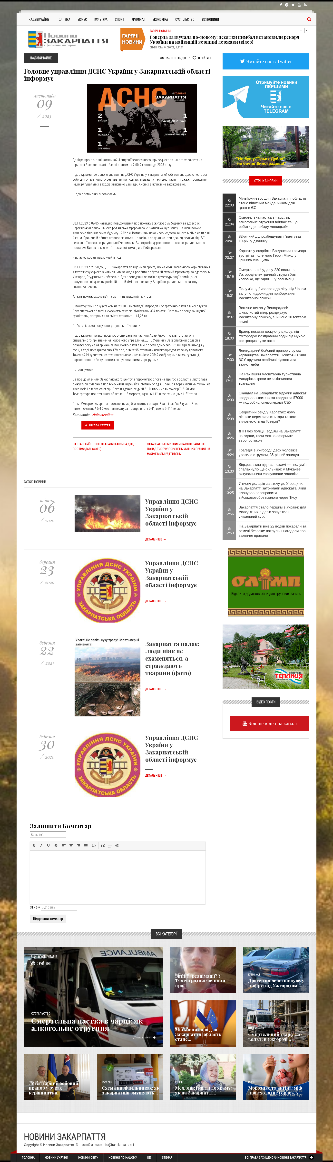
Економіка (160, 19)
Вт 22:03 (229, 202)
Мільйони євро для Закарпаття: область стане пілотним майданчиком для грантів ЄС (272, 203)
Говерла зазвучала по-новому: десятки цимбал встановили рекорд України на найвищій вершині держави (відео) (224, 39)
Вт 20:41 (229, 238)
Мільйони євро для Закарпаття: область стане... (198, 1034)
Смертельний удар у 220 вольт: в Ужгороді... (275, 1036)
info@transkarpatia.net (118, 1145)
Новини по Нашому (122, 1157)
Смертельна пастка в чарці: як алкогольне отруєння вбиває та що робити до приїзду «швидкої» (268, 222)
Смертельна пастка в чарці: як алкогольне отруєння (87, 1024)
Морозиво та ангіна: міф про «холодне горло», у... (275, 1090)
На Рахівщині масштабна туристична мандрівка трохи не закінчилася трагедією (270, 378)
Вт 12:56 (229, 511)
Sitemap (167, 1157)
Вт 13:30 (229, 469)
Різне (251, 1082)
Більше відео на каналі (272, 723)
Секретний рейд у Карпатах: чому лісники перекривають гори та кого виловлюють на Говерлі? (267, 416)
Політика (63, 19)
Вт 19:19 (229, 274)
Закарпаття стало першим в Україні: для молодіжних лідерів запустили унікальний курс (272, 511)
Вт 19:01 (229, 293)
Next (306, 30)
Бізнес (82, 19)
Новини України (56, 1157)
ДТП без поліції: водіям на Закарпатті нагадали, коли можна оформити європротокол (270, 435)
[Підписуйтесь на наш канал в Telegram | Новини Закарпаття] (266, 96)
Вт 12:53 (229, 530)
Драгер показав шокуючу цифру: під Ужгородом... (276, 983)
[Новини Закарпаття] (71, 39)
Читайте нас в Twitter (268, 61)
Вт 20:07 (229, 255)
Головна (28, 1157)
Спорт (119, 19)
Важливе (107, 1082)
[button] (33, 846)
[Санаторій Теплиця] (266, 656)
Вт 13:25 (229, 490)
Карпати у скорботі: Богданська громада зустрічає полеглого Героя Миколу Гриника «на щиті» (272, 255)
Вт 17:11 (229, 378)
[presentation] (34, 845)
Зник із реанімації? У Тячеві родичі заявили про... (200, 981)
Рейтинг (205, 58)
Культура (101, 19)
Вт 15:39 (229, 416)
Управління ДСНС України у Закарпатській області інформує (171, 512)
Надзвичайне (39, 19)
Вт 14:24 (229, 452)
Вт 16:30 (229, 397)
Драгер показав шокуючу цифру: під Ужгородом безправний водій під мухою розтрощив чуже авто (272, 336)
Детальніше (155, 539)
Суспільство (185, 19)
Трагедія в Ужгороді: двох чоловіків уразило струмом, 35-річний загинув (269, 452)
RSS (149, 1157)
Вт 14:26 (229, 435)
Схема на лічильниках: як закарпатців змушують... (130, 1090)
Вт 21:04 (229, 221)
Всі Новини (210, 19)
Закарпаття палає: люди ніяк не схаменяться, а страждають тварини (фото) (172, 658)
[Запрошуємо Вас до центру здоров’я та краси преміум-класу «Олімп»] (266, 582)
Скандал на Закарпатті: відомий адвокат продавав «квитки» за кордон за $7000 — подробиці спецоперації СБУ (272, 397)
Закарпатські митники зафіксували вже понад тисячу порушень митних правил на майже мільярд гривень (178, 449)
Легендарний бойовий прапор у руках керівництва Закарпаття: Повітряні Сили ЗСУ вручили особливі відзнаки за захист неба (272, 357)
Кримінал (138, 19)
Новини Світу (88, 1157)
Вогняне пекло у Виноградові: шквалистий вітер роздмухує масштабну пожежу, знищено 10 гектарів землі (272, 315)
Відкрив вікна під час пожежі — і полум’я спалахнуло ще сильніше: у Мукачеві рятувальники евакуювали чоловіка (272, 469)
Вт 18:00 (229, 336)
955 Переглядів (175, 58)
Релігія (179, 1082)
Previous (301, 30)
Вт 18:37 (229, 314)
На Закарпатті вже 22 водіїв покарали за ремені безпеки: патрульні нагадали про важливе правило (272, 530)
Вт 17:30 (229, 357)
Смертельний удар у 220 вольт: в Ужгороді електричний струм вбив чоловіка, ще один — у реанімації (267, 274)
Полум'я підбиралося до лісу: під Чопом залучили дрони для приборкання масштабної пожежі (272, 293)
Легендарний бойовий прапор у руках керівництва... (53, 1088)
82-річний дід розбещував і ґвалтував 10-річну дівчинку (270, 238)
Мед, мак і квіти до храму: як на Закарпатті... (203, 1090)
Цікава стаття (99, 425)
